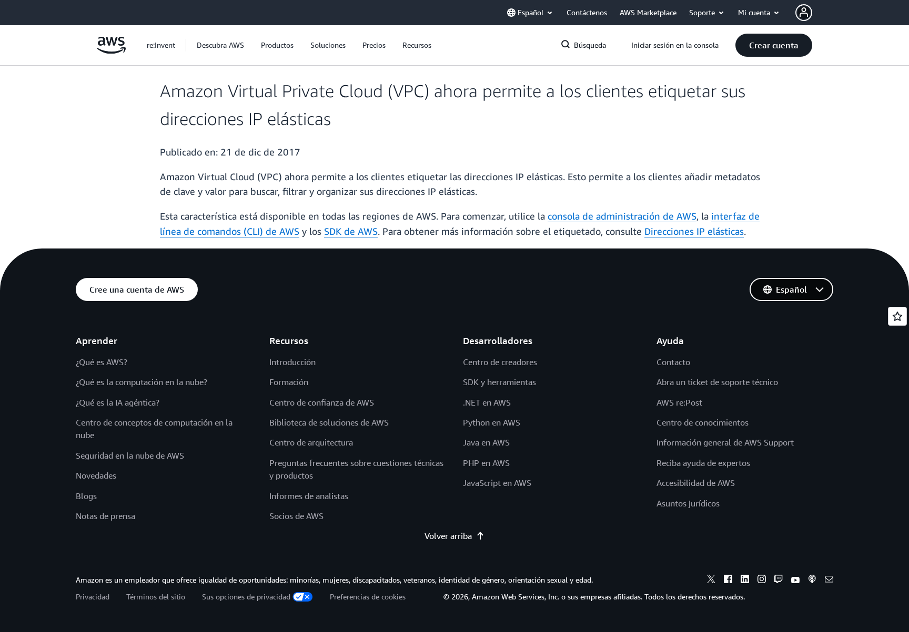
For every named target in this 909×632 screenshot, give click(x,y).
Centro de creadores (500, 362)
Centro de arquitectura (311, 442)
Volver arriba (448, 536)
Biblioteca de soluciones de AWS (329, 422)
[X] (711, 580)
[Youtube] (795, 580)
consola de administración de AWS (622, 216)
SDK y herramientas (499, 382)
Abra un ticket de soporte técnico (717, 382)
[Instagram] (762, 580)
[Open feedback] (897, 316)
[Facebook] (728, 580)
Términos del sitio (155, 596)
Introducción (292, 362)
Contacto (673, 362)
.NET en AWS (487, 402)
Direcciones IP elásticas (694, 231)
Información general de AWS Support (725, 442)
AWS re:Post (679, 402)
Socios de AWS (296, 516)
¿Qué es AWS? (101, 362)
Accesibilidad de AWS (695, 483)
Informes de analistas (308, 496)
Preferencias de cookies (368, 596)
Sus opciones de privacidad (246, 596)
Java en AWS (486, 442)
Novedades (96, 475)
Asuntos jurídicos (688, 503)
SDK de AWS (351, 231)
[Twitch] (778, 580)
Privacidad (92, 596)
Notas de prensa (105, 516)
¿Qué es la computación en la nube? (141, 382)
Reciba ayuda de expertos (703, 463)
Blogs (86, 496)
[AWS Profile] (803, 12)
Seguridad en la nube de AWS (130, 455)
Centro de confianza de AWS (321, 402)
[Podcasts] (812, 580)
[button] (220, 45)
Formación (288, 382)
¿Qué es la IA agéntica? (117, 402)
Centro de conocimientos (702, 422)
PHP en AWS (486, 463)
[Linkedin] (745, 580)
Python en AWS (491, 422)
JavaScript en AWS (497, 483)
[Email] (829, 580)
